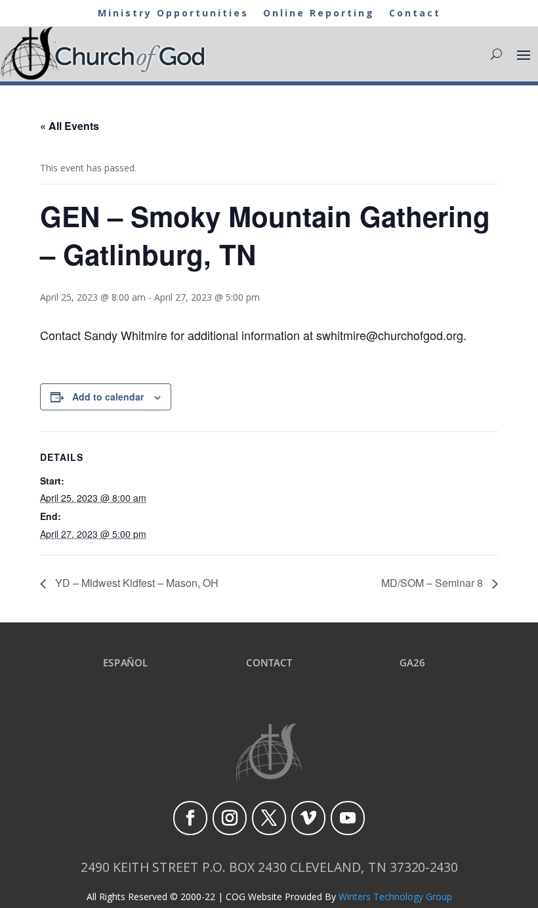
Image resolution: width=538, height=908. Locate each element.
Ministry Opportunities (173, 14)
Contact (415, 14)
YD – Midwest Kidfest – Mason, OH (135, 582)
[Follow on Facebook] (190, 818)
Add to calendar (108, 396)
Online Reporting (319, 14)
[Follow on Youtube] (348, 818)
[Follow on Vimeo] (308, 818)
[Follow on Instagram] (230, 818)
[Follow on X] (269, 818)
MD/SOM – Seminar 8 (433, 582)
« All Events (69, 125)
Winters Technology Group (395, 896)
